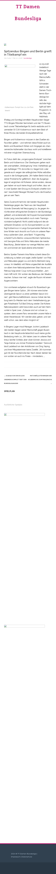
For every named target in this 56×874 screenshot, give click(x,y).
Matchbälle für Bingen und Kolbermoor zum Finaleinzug (40, 379)
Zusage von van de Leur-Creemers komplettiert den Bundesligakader (15, 379)
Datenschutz (27, 857)
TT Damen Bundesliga (28, 12)
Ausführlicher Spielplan (13, 405)
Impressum (15, 857)
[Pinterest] (38, 364)
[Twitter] (33, 364)
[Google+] (43, 364)
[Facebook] (27, 364)
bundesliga (28, 58)
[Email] (49, 364)
